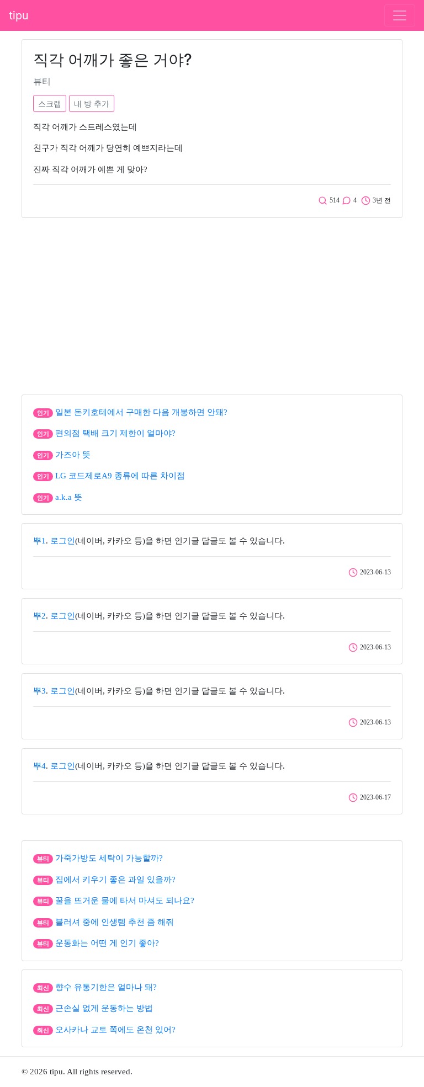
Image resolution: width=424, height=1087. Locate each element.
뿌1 (39, 540)
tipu (19, 15)
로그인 (62, 540)
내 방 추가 (91, 103)
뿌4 (39, 765)
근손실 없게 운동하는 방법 (104, 1008)
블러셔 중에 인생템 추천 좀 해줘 (114, 922)
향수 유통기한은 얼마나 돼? (106, 987)
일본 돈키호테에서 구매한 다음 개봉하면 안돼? (141, 412)
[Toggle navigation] (399, 15)
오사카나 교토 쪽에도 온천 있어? (115, 1029)
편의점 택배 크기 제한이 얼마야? (115, 433)
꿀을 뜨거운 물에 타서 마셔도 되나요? (124, 900)
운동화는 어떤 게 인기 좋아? (107, 943)
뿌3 (39, 690)
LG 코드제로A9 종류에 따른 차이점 (120, 475)
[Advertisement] (212, 303)
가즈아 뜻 (73, 454)
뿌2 (39, 615)
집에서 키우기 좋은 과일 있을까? (115, 879)
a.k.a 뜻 (68, 497)
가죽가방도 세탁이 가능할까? (109, 858)
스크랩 (49, 103)
